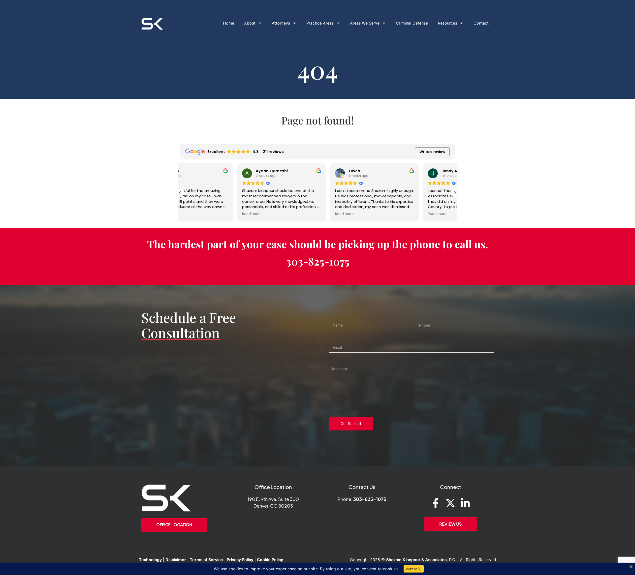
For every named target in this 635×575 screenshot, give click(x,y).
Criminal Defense (412, 23)
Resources (447, 23)
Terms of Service (206, 559)
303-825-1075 (317, 261)
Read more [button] (194, 214)
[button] (455, 192)
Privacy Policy (240, 559)
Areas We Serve (365, 23)
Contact (481, 23)
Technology (150, 559)
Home (228, 23)
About (249, 23)
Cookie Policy (270, 559)
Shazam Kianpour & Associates (416, 559)
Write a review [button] (432, 151)
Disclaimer (175, 559)
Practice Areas (320, 23)
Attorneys (281, 23)
